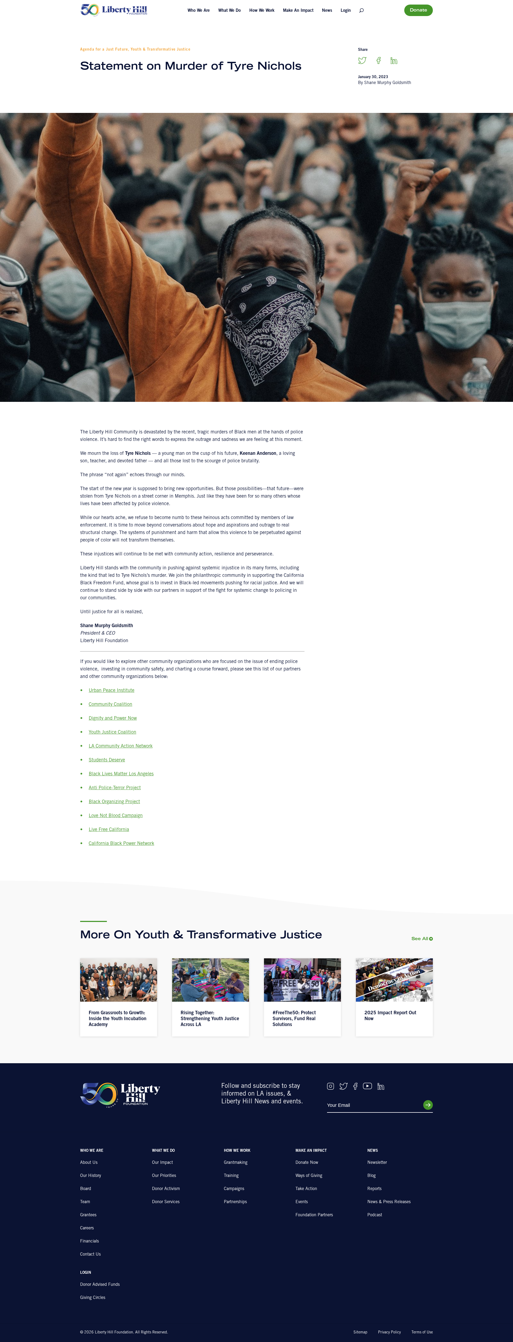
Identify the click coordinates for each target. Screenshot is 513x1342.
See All (419, 939)
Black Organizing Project (114, 802)
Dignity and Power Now (113, 718)
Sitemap (360, 1333)
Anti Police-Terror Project (115, 788)
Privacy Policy (389, 1333)
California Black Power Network (121, 843)
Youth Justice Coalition (112, 732)
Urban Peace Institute (111, 690)
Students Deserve (107, 760)
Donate (418, 10)
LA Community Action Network (121, 746)
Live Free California (109, 830)
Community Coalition (110, 704)
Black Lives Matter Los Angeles (121, 774)
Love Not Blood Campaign (116, 816)
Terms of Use (422, 1333)
